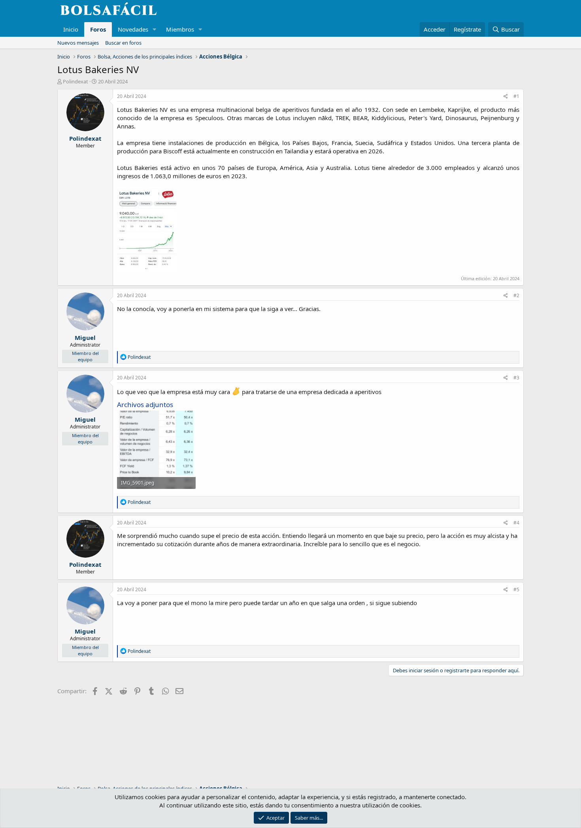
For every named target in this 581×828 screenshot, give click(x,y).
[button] (154, 29)
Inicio (70, 29)
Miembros (180, 29)
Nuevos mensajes (78, 42)
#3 (516, 377)
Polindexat (75, 81)
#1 (516, 96)
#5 (516, 589)
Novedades (133, 29)
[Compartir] (506, 96)
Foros (98, 29)
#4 (516, 522)
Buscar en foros (123, 42)
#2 (516, 295)
